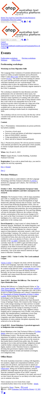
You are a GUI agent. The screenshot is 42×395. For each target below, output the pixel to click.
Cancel (3, 42)
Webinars (4, 60)
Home (3, 18)
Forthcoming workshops (9, 58)
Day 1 (3, 167)
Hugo (11, 387)
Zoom (8, 167)
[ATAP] (21, 16)
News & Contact (15, 20)
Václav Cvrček (6, 263)
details (36, 384)
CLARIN (14, 241)
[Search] (22, 22)
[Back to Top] (2, 393)
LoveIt (25, 387)
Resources (31, 18)
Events (25, 18)
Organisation (5, 20)
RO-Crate (14, 77)
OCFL (9, 79)
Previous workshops (29, 58)
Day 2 (3, 170)
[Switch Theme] (30, 22)
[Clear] (25, 22)
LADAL (34, 181)
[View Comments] (4, 393)
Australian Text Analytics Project (23, 389)
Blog (21, 18)
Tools (17, 18)
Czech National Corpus (31, 268)
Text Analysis (10, 18)
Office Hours (16, 60)
